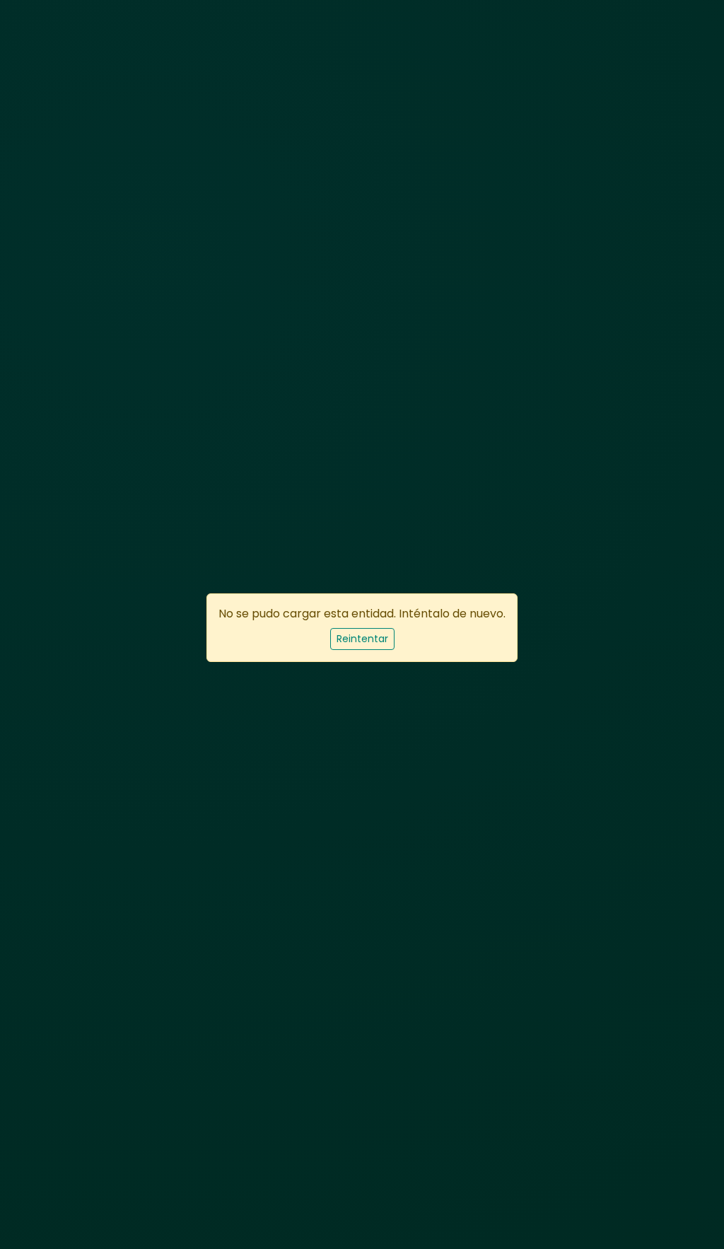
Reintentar (362, 639)
